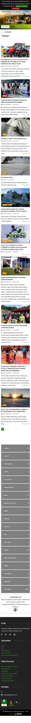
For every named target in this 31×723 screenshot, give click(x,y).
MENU (6, 27)
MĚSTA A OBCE (5, 650)
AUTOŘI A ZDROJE (6, 653)
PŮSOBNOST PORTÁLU (7, 676)
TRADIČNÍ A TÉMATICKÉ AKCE (9, 655)
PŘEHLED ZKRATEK (6, 678)
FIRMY (3, 646)
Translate (9, 16)
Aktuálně (5, 204)
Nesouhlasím (15, 8)
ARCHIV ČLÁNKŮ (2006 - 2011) (9, 666)
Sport (4, 55)
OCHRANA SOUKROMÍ (7, 681)
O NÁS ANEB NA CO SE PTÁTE (9, 673)
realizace (11, 714)
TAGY (2, 648)
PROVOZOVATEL (5, 669)
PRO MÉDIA (4, 671)
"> (15, 448)
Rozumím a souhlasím (21, 6)
